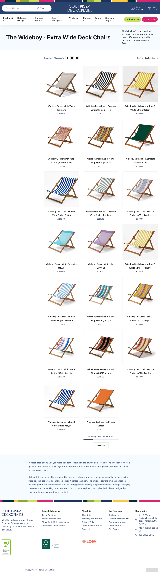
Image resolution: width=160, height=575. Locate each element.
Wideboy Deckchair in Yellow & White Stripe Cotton (140, 108)
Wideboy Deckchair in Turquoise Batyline (61, 266)
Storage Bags (109, 19)
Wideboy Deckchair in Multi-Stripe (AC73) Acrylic (140, 318)
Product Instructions (92, 525)
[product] (61, 84)
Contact (86, 529)
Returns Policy (89, 522)
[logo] (80, 8)
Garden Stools (39, 19)
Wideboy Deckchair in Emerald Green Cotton (140, 161)
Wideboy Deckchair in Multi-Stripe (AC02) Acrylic (61, 161)
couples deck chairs (104, 488)
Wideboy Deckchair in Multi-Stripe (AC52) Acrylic (140, 213)
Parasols (87, 19)
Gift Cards (113, 529)
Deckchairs (8, 19)
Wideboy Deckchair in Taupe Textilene (61, 108)
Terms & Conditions (47, 570)
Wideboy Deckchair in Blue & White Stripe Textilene (62, 318)
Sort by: (140, 58)
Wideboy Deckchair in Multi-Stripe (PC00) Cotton (100, 161)
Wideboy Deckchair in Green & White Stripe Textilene (101, 213)
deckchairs (110, 477)
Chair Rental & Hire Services (55, 522)
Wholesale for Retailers (53, 525)
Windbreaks (73, 19)
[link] (67, 58)
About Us (86, 515)
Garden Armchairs (117, 522)
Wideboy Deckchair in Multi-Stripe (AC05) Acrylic (140, 371)
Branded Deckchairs (51, 518)
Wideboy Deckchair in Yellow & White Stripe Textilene (140, 266)
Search (43, 8)
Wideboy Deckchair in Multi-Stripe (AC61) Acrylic (61, 371)
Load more (101, 445)
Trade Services (49, 515)
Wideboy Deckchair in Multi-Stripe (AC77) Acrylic (100, 318)
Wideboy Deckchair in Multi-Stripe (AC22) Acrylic (100, 371)
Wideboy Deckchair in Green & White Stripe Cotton (101, 108)
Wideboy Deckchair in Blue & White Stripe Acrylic (62, 424)
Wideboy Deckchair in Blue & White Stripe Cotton (62, 213)
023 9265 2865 (146, 535)
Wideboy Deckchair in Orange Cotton (100, 424)
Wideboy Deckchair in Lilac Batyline (101, 266)
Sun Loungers (57, 19)
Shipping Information (92, 518)
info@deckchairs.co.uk (148, 529)
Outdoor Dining (21, 19)
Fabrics (98, 19)
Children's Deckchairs (118, 518)
